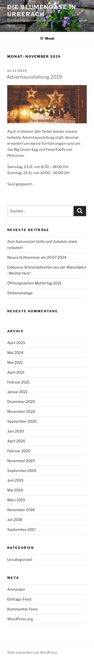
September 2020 (22, 421)
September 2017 (21, 529)
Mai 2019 (15, 490)
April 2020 (16, 441)
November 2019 (21, 461)
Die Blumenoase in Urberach (41, 11)
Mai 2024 (15, 353)
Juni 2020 (15, 431)
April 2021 (16, 372)
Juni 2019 (15, 480)
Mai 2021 (15, 362)
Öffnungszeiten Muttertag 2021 (34, 283)
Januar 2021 (17, 392)
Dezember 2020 (21, 402)
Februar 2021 (18, 382)
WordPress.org (20, 619)
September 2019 (21, 471)
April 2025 (16, 343)
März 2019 (16, 500)
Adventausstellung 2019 (34, 77)
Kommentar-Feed (22, 609)
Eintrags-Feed (19, 599)
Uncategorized (19, 560)
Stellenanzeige (20, 293)
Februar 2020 (18, 451)
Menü (49, 38)
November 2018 (21, 510)
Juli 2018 (14, 520)
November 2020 (21, 411)
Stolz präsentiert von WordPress (32, 652)
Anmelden (16, 589)
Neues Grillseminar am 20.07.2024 (37, 257)
